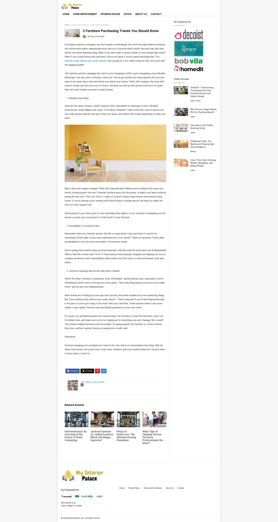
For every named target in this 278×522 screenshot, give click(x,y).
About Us (141, 14)
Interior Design (110, 14)
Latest (192, 117)
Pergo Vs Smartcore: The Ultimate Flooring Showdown (126, 436)
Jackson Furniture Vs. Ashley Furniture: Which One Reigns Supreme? (102, 436)
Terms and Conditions (152, 488)
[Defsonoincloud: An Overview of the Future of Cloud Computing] (76, 413)
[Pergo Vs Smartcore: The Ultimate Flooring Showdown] (128, 413)
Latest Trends (195, 101)
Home (66, 14)
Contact (156, 14)
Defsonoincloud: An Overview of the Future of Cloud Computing (76, 436)
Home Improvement (85, 14)
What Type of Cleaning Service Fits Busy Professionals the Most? (152, 437)
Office (127, 14)
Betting (193, 151)
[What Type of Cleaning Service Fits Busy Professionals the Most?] (154, 413)
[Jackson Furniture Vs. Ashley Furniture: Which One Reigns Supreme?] (102, 413)
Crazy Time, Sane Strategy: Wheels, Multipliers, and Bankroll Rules (203, 163)
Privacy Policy (134, 488)
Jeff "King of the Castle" (96, 37)
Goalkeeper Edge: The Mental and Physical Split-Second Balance (202, 144)
